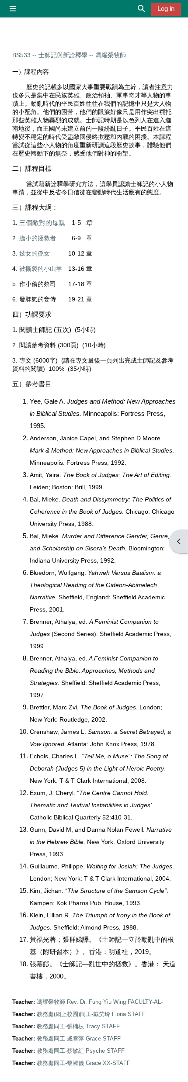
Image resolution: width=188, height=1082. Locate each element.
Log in (165, 8)
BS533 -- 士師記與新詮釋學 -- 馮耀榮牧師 (69, 55)
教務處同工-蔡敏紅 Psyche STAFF (81, 1050)
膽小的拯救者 (37, 238)
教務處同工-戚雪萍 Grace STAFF (79, 1038)
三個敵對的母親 (42, 222)
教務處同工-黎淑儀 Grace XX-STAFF (83, 1063)
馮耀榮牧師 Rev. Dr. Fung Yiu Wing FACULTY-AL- (100, 1002)
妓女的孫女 (34, 253)
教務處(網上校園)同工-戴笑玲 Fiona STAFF (91, 1014)
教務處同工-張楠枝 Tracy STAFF (78, 1026)
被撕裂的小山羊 (40, 268)
